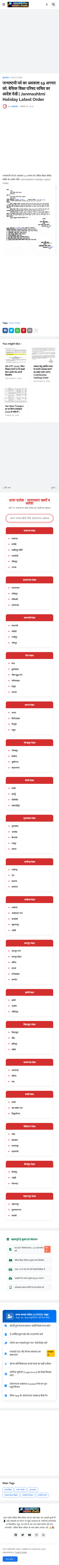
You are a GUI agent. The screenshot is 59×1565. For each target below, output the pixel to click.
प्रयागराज (16, 587)
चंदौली (14, 631)
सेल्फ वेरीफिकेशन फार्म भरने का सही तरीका (30, 1363)
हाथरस (14, 881)
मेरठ (13, 663)
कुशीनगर (15, 761)
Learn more (21, 1552)
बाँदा (13, 1038)
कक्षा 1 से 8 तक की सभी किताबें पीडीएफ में (30, 1269)
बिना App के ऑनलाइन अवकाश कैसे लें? (29, 1395)
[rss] (43, 1535)
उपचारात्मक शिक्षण (11, 1495)
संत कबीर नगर (17, 1107)
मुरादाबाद (15, 826)
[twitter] (22, 1535)
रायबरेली (15, 555)
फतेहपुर (15, 593)
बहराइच (15, 1139)
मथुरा (14, 729)
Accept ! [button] (10, 1559)
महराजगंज (16, 767)
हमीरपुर (14, 1043)
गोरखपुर (15, 750)
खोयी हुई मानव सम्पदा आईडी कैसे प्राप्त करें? (30, 1325)
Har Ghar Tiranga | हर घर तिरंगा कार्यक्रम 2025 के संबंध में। (14, 409)
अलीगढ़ (14, 869)
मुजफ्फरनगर (16, 1209)
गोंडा (13, 1134)
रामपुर (14, 843)
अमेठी (14, 930)
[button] (4, 4)
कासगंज (15, 886)
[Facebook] (5, 330)
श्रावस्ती (15, 1151)
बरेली (14, 788)
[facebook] (15, 1535)
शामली (14, 1215)
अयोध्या (14, 907)
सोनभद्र (15, 1183)
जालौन (14, 1006)
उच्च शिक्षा (8, 1489)
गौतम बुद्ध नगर (17, 674)
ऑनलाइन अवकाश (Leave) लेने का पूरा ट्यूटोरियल (28, 1385)
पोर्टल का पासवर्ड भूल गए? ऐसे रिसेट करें (28, 1342)
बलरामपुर (15, 1145)
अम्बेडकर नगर (17, 913)
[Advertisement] (29, 41)
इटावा (14, 968)
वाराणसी (15, 625)
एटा (13, 875)
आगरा (14, 712)
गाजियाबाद (16, 680)
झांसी (14, 1000)
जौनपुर (14, 642)
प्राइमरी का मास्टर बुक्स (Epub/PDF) (29, 1278)
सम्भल (14, 849)
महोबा (14, 1049)
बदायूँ (14, 794)
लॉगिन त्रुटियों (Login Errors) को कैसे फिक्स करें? (30, 1374)
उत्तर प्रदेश (20, 1489)
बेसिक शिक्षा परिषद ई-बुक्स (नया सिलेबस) (29, 1260)
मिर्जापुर (14, 1171)
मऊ (13, 1081)
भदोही (14, 1177)
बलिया (14, 1075)
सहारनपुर (15, 1204)
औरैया (14, 962)
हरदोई (14, 544)
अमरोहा (14, 831)
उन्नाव (14, 567)
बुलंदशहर (15, 669)
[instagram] (36, 1535)
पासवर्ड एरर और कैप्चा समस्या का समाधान (31, 1353)
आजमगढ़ (15, 1070)
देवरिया (14, 756)
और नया (7, 487)
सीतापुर (14, 561)
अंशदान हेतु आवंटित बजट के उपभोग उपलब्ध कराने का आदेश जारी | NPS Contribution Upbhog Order (43, 372)
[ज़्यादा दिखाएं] (36, 330)
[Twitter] (11, 330)
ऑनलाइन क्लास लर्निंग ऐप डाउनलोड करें (29, 1287)
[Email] (29, 330)
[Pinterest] (23, 330)
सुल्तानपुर (15, 924)
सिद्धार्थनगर (16, 1113)
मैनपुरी (14, 724)
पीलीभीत (15, 799)
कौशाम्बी (15, 599)
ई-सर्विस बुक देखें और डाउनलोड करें (26, 1334)
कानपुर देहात (16, 956)
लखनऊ (15, 538)
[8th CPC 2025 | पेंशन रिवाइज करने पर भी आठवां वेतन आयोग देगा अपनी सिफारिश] (15, 355)
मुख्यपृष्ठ (6, 77)
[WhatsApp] (17, 330)
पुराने (53, 487)
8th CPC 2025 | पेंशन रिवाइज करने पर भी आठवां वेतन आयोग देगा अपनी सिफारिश (15, 370)
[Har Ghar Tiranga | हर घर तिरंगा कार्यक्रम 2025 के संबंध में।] (15, 395)
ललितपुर (15, 1011)
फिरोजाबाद (16, 718)
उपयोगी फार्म (42, 1495)
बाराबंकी (15, 918)
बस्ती (14, 1102)
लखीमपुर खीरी (17, 550)
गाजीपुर (14, 637)
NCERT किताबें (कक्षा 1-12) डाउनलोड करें (31, 1249)
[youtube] (29, 1535)
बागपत (14, 692)
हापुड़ (14, 686)
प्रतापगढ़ (15, 605)
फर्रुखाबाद (16, 974)
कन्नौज (14, 979)
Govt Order (16, 77)
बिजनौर (14, 837)
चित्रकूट (15, 1032)
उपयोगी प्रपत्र (27, 1495)
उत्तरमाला (32, 1489)
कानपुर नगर (16, 950)
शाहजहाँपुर (16, 805)
